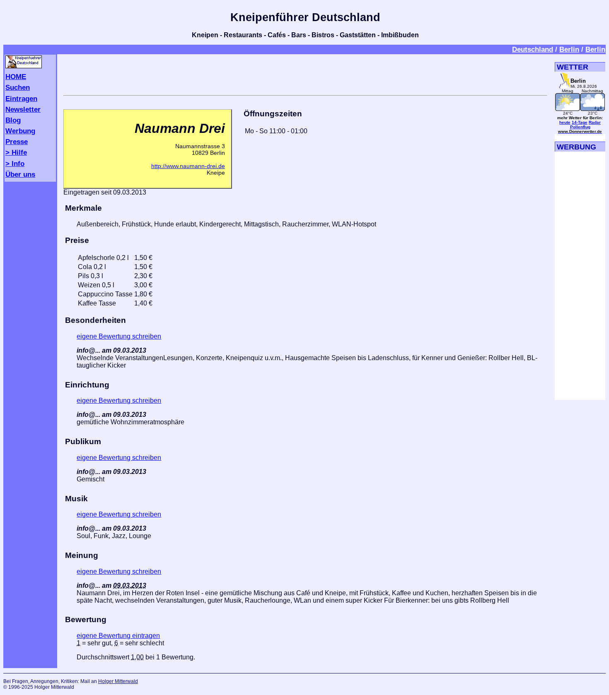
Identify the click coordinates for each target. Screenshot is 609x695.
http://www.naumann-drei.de (188, 166)
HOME (15, 76)
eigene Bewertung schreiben (119, 336)
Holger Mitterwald (118, 681)
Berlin (569, 49)
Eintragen (21, 98)
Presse (16, 141)
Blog (13, 120)
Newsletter (23, 109)
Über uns (20, 174)
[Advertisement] (305, 73)
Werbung (20, 131)
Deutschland (532, 49)
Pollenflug (580, 127)
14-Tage (579, 122)
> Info (14, 163)
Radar (595, 122)
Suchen (17, 87)
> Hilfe (16, 152)
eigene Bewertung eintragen (118, 635)
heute (564, 122)
